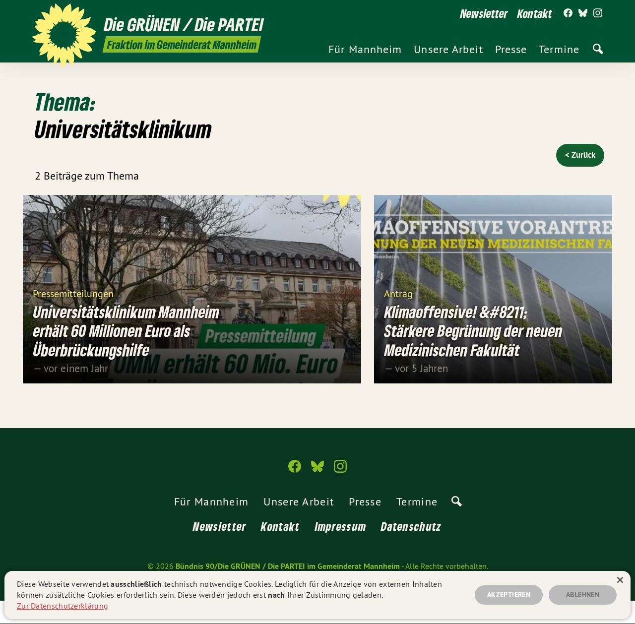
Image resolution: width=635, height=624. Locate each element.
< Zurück (580, 154)
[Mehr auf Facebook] (568, 13)
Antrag (398, 293)
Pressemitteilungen (73, 293)
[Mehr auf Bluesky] (582, 13)
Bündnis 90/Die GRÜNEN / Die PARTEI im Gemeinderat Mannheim (288, 566)
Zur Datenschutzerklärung (62, 606)
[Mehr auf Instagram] (597, 13)
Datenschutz (411, 526)
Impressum (341, 526)
